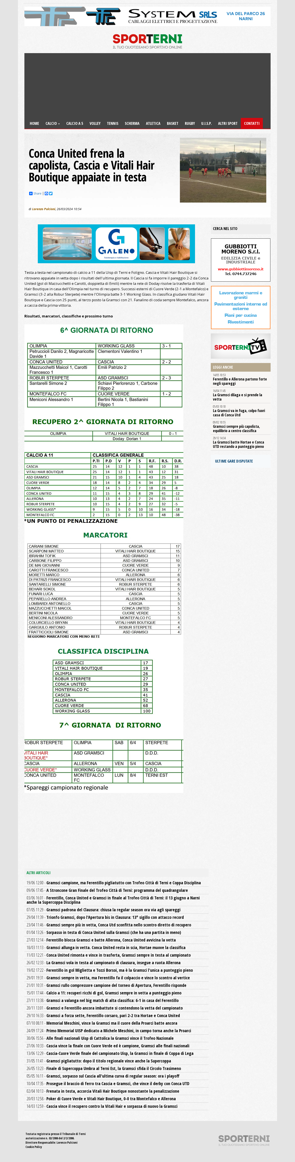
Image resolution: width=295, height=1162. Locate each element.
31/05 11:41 (99, 1061)
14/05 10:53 (240, 379)
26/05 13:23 (104, 1068)
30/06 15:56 (100, 1038)
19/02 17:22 (110, 970)
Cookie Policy (33, 1147)
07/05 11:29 (104, 910)
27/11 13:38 (103, 1000)
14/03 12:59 (102, 1106)
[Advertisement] (147, 85)
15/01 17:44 (104, 993)
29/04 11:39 (105, 917)
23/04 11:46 (109, 925)
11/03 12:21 (109, 955)
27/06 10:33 (108, 1046)
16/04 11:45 (237, 395)
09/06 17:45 (107, 890)
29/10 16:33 (103, 1015)
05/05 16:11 (103, 1076)
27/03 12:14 (101, 940)
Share (37, 193)
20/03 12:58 (101, 1099)
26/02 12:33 (104, 962)
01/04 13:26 (104, 932)
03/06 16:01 (113, 900)
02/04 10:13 (103, 1091)
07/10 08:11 (102, 1023)
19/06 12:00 (114, 883)
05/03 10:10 (239, 410)
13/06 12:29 (110, 1053)
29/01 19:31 (108, 978)
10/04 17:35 (108, 1083)
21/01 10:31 (106, 985)
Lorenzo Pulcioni (43, 209)
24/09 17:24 (109, 1031)
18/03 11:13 (106, 947)
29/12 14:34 (238, 442)
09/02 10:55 (236, 426)
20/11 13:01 (105, 1008)
